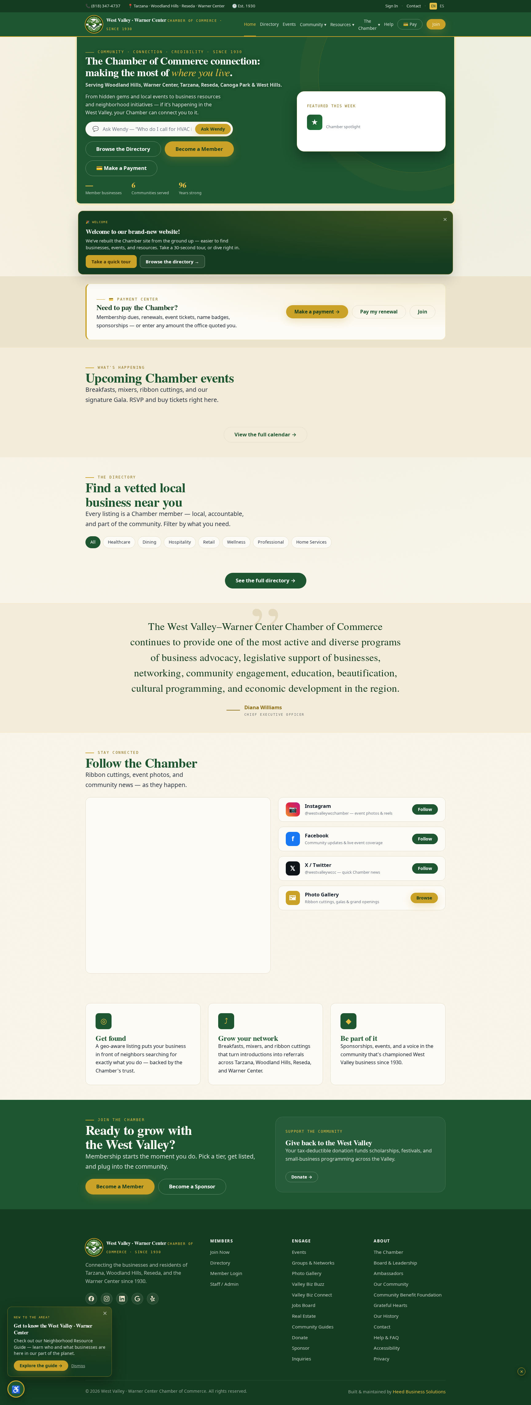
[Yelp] (153, 1299)
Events (289, 24)
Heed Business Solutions (419, 1391)
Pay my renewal (379, 311)
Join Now (220, 1252)
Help (388, 24)
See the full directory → (266, 580)
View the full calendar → (265, 434)
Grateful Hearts (390, 1305)
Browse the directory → (172, 261)
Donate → (301, 1177)
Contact (414, 6)
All (93, 542)
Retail (209, 542)
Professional (271, 542)
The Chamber (369, 24)
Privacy (381, 1359)
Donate (300, 1337)
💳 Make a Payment (121, 167)
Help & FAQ (386, 1337)
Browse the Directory (123, 148)
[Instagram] (106, 1299)
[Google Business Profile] (137, 1299)
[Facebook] (91, 1299)
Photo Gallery (306, 1273)
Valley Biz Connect (312, 1295)
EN (433, 6)
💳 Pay (410, 24)
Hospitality (180, 542)
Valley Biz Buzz (308, 1284)
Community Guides (312, 1327)
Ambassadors (388, 1273)
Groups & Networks (313, 1263)
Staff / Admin (224, 1284)
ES (442, 6)
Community (313, 24)
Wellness (236, 542)
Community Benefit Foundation (408, 1295)
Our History (386, 1316)
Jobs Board (303, 1305)
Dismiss (78, 1365)
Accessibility (387, 1348)
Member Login (226, 1273)
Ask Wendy (213, 129)
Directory (269, 24)
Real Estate (304, 1316)
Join (436, 24)
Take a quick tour (111, 261)
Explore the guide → (41, 1365)
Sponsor (300, 1348)
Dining (149, 542)
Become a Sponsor (192, 1186)
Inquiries (301, 1359)
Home (250, 24)
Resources (342, 24)
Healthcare (119, 542)
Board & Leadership (395, 1263)
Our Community (391, 1284)
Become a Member (199, 148)
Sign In (391, 6)
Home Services (311, 542)
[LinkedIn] (122, 1299)
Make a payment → (317, 311)
